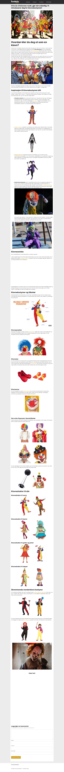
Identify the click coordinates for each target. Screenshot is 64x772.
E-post (13, 745)
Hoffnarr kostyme (18, 154)
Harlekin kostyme (18, 127)
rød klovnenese (26, 391)
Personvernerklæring (15, 764)
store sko (35, 100)
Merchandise (48, 2)
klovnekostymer (35, 50)
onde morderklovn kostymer (40, 592)
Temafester (41, 2)
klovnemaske (27, 619)
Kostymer (34, 2)
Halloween (28, 2)
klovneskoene (33, 363)
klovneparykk (31, 331)
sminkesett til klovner (24, 258)
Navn (12, 740)
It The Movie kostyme (47, 185)
